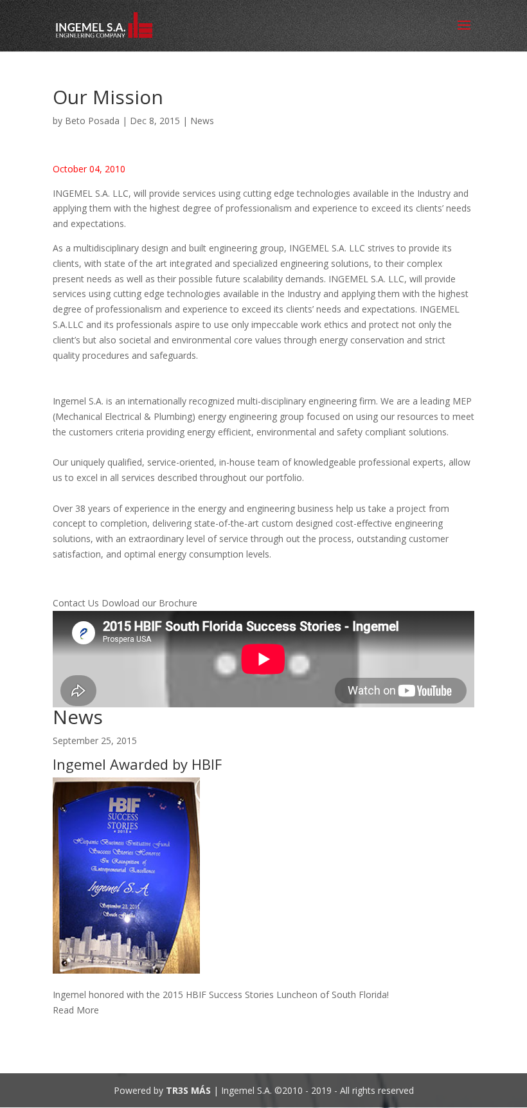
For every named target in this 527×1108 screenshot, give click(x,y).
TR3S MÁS (188, 1090)
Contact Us (77, 603)
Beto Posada (92, 120)
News (202, 120)
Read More (76, 1010)
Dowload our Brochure (149, 603)
